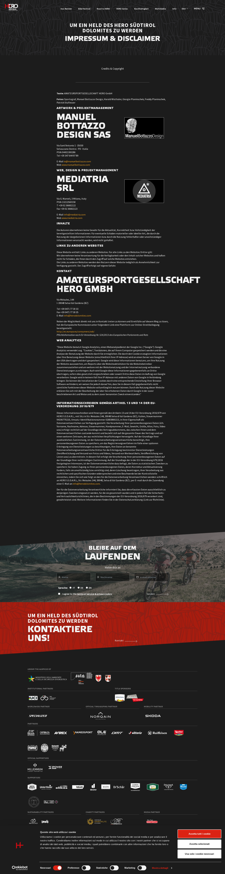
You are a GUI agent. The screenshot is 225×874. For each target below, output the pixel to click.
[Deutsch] (11, 7)
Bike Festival (84, 8)
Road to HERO (103, 8)
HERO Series (122, 8)
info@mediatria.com (75, 214)
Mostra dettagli (160, 868)
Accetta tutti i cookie (199, 833)
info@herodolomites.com (77, 315)
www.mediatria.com (72, 217)
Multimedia (160, 8)
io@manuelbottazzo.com (77, 161)
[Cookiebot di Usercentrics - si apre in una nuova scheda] (19, 868)
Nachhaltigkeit (141, 8)
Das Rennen (66, 8)
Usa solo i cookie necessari (199, 854)
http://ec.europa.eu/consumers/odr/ (75, 331)
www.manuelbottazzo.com (76, 164)
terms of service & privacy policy (94, 593)
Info (174, 8)
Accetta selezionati (199, 844)
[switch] (86, 867)
